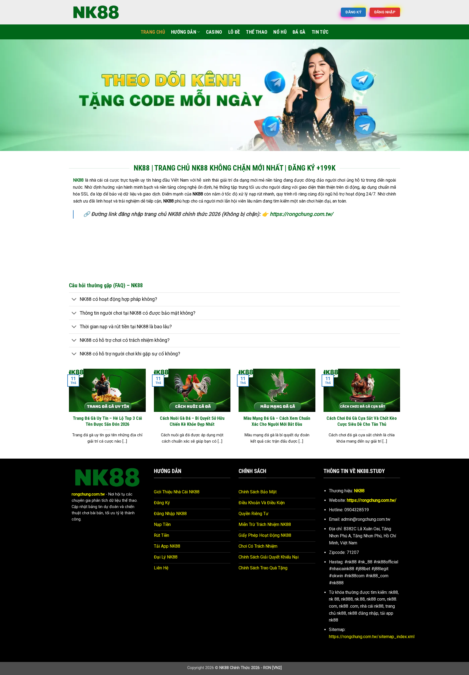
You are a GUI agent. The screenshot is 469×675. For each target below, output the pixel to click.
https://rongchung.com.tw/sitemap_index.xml (371, 632)
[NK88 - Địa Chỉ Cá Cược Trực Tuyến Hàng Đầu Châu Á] (96, 12)
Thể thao (256, 32)
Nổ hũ (280, 32)
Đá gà (299, 32)
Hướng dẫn (183, 32)
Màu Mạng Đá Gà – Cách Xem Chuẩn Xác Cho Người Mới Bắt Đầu (276, 416)
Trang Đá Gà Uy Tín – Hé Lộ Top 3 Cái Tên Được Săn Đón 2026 (107, 416)
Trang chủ (153, 32)
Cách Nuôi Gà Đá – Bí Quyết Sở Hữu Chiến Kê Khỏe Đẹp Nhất (192, 416)
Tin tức (320, 32)
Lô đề (234, 32)
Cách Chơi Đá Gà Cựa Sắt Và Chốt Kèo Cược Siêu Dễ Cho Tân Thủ (362, 416)
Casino (214, 32)
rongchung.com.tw (88, 490)
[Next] (453, 95)
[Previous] (16, 95)
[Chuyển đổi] (74, 295)
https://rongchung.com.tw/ (301, 210)
